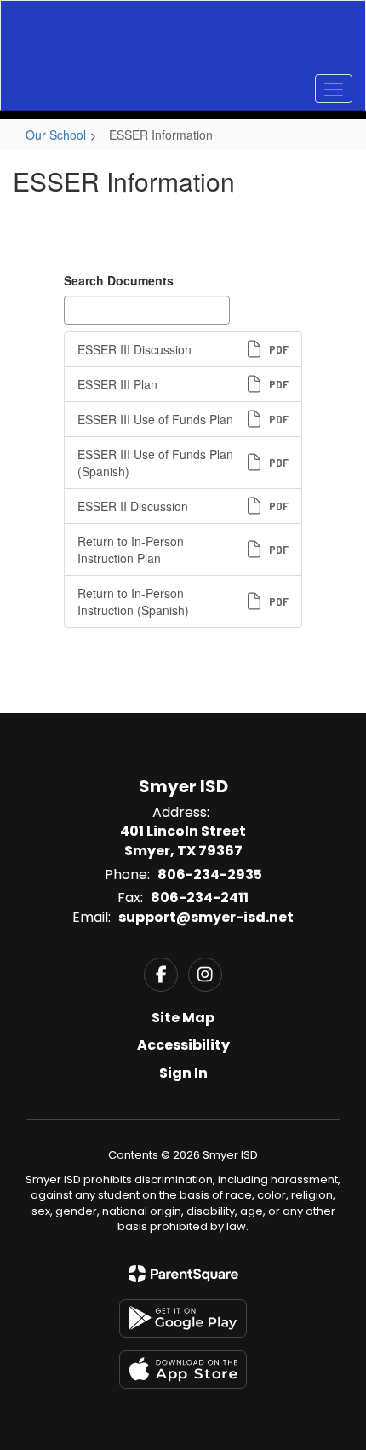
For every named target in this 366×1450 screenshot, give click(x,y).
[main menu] (333, 88)
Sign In (183, 1073)
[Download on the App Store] (183, 1369)
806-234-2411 (200, 897)
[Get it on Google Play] (183, 1318)
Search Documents (119, 280)
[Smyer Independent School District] (183, 42)
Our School (56, 134)
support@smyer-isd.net (206, 917)
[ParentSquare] (183, 1273)
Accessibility (183, 1045)
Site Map (183, 1017)
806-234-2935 (209, 874)
